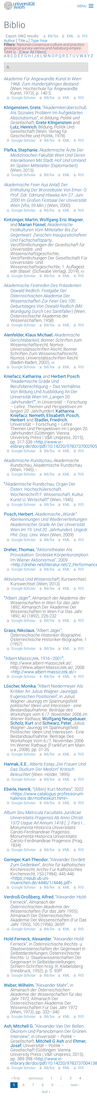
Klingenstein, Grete (22, 107)
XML (70, 36)
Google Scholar (23, 98)
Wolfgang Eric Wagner (61, 219)
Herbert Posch (65, 376)
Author (9, 40)
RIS (84, 36)
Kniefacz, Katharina (22, 376)
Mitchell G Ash (50, 1041)
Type (35, 40)
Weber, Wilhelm (19, 985)
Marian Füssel (32, 224)
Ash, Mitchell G (18, 1026)
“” (48, 112)
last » (46, 1092)
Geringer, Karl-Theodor (26, 859)
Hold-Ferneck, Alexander (27, 938)
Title (21, 40)
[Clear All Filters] (32, 52)
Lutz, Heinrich (23, 126)
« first (15, 1078)
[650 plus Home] (48, 6)
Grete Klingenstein (54, 122)
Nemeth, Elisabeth (46, 415)
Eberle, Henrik (17, 789)
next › (75, 1085)
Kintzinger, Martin (21, 219)
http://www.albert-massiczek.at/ (43, 671)
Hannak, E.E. (16, 764)
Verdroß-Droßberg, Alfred (29, 896)
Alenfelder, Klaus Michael (28, 334)
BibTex (53, 36)
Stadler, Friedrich (50, 419)
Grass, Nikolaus (19, 630)
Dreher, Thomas (19, 549)
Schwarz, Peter (56, 723)
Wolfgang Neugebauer (64, 718)
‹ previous (35, 1078)
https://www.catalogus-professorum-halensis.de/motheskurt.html (47, 796)
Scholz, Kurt (21, 723)
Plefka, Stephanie (21, 150)
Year (44, 40)
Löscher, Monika (20, 686)
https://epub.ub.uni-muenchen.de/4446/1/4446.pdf (40, 880)
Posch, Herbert (18, 514)
